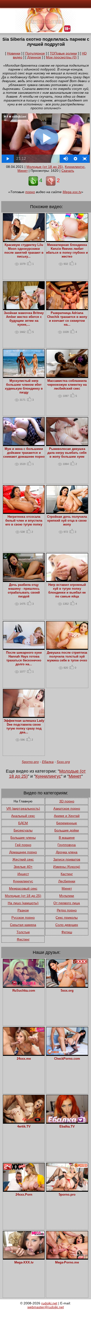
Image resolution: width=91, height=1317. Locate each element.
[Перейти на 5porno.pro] (67, 1190)
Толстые (23, 932)
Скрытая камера (23, 925)
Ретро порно (67, 910)
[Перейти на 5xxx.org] (67, 986)
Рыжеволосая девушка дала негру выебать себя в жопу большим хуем (67, 452)
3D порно (66, 801)
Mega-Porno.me (67, 1262)
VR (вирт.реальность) (23, 808)
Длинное (34, 57)
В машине (67, 837)
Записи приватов (66, 859)
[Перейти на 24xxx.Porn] (24, 1190)
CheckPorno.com (67, 1058)
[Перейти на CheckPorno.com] (67, 1054)
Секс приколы (67, 917)
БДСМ (23, 823)
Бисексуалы (23, 830)
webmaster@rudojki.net (45, 1307)
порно (30, 192)
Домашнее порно (23, 852)
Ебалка (48, 762)
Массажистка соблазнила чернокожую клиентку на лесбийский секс (67, 384)
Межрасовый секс (23, 888)
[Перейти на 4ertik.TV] (24, 1121)
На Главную (23, 801)
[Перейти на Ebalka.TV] (67, 1121)
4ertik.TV (24, 1126)
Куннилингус (75, 167)
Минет (22, 170)
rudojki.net (49, 1303)
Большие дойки (66, 830)
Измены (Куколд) (66, 867)
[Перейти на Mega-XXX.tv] (24, 1257)
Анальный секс (23, 816)
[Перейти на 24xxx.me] (24, 1054)
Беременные (66, 823)
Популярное (35, 53)
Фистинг (23, 939)
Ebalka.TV (67, 1126)
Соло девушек (66, 925)
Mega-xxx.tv (72, 192)
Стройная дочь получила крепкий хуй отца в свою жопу (67, 520)
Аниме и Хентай (67, 816)
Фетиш (66, 932)
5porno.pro (30, 762)
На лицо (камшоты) (23, 903)
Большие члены (23, 837)
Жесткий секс (23, 859)
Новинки (13, 53)
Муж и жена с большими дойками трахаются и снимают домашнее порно (24, 452)
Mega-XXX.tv (23, 1262)
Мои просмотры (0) (61, 57)
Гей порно (23, 845)
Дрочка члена (66, 852)
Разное (23, 910)
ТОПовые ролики (63, 53)
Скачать (67, 170)
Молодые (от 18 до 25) (44, 167)
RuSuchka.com (23, 990)
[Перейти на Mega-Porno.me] (67, 1257)
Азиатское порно (66, 808)
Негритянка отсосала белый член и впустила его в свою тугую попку (23, 520)
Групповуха (67, 845)
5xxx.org (63, 762)
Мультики (66, 896)
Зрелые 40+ (23, 867)
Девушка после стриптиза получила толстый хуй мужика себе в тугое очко (67, 656)
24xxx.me (24, 1058)
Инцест (23, 874)
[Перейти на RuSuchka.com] (24, 986)
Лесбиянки (66, 881)
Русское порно (23, 917)
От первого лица (66, 903)
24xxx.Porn (24, 1194)
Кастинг (67, 874)
